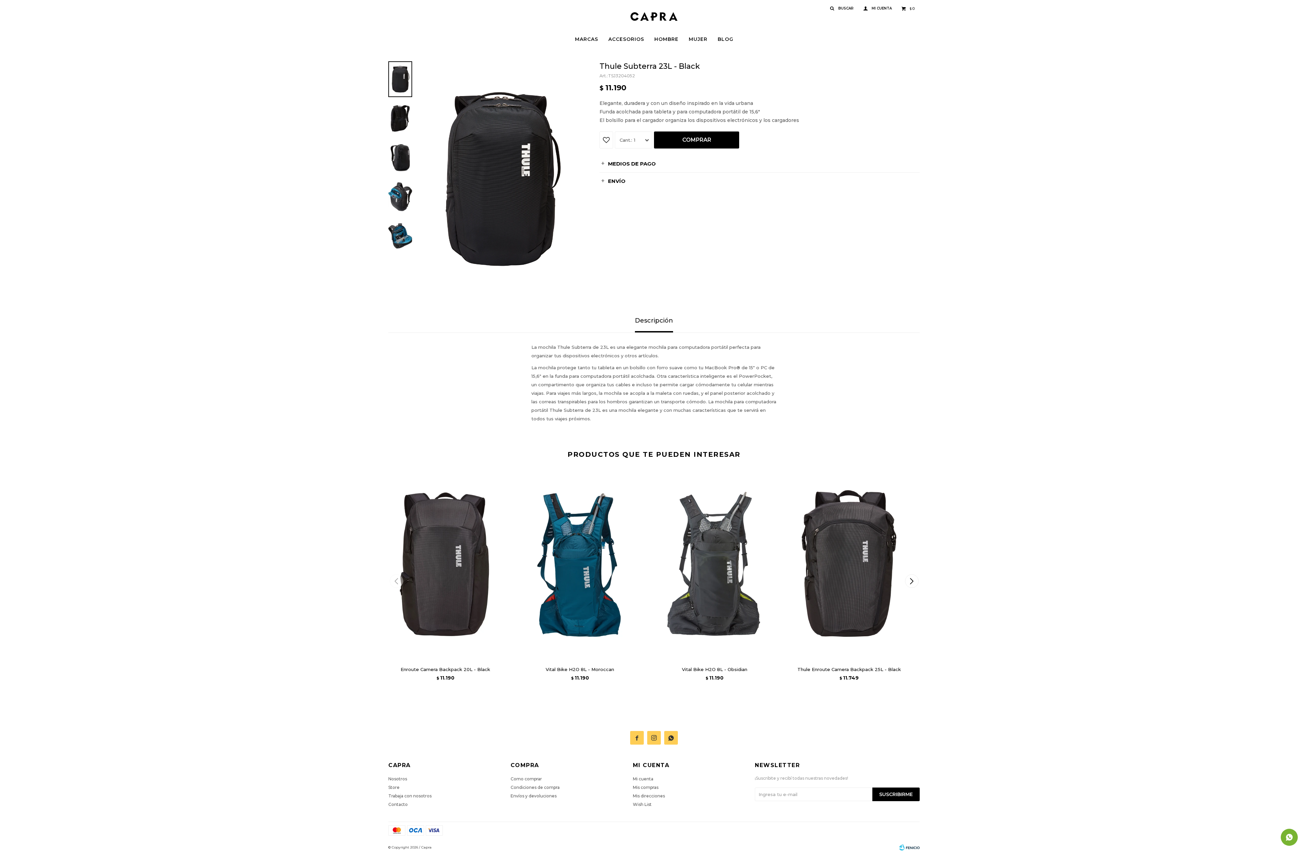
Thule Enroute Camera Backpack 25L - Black (849, 669)
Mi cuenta (643, 778)
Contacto (398, 804)
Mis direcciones (649, 795)
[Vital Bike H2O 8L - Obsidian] (714, 565)
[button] (911, 581)
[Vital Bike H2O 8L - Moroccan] (580, 565)
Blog (725, 39)
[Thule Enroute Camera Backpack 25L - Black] (849, 565)
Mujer (698, 39)
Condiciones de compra (535, 787)
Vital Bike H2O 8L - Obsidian (714, 669)
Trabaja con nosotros (410, 795)
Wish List (642, 804)
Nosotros (397, 778)
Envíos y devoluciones (534, 795)
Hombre (666, 39)
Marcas (586, 39)
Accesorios (626, 39)
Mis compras (645, 787)
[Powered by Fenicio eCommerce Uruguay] (909, 847)
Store (394, 787)
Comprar (696, 140)
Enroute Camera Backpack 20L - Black (445, 669)
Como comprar (526, 778)
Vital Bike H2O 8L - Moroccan (580, 669)
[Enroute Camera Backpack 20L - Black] (445, 565)
